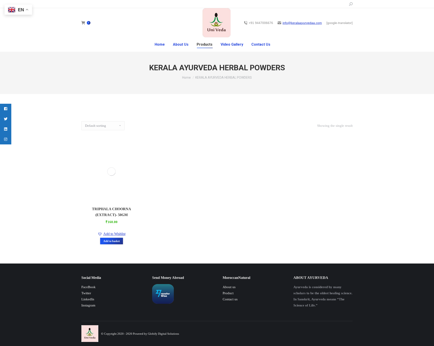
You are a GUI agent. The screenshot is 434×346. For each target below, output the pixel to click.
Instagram (88, 305)
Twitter (86, 293)
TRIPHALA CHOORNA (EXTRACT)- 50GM (111, 212)
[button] (111, 234)
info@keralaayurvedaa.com (302, 23)
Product (228, 293)
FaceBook (88, 287)
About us (229, 287)
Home (186, 77)
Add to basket (111, 241)
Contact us (230, 299)
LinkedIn (87, 299)
